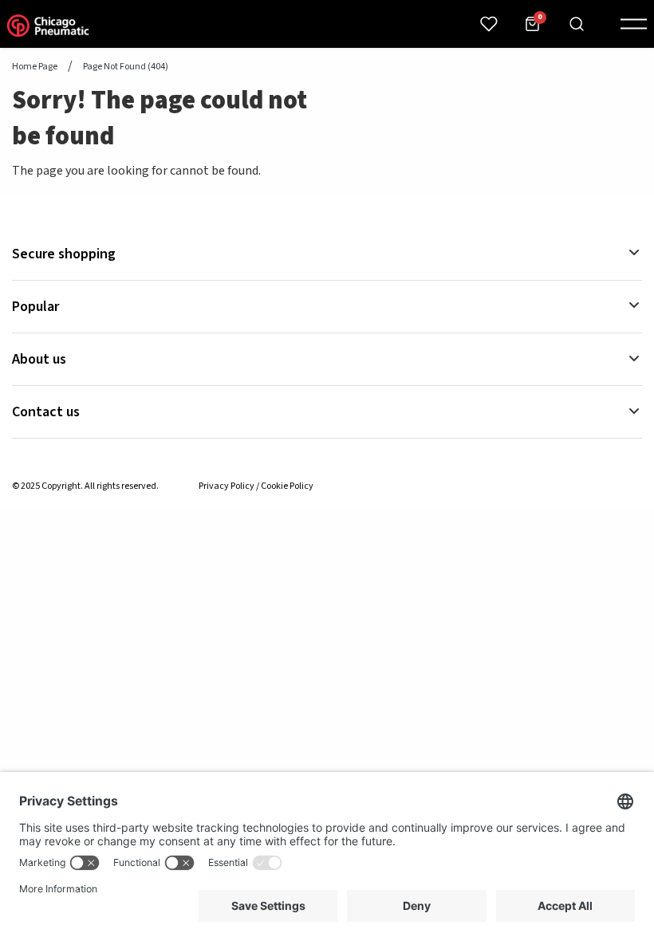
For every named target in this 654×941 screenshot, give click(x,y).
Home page (34, 67)
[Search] (576, 24)
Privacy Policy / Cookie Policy (256, 486)
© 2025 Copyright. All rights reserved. (85, 486)
